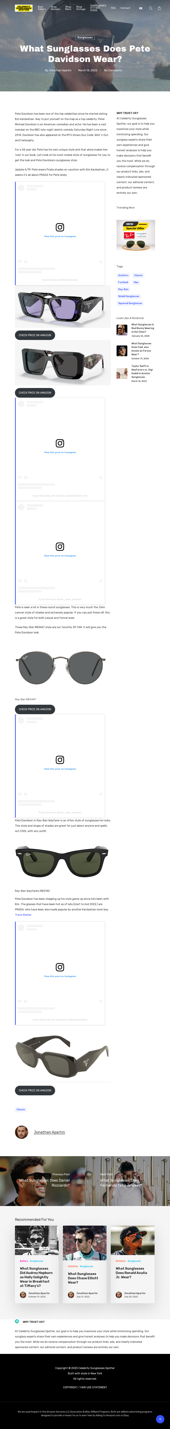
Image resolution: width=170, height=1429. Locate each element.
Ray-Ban (123, 289)
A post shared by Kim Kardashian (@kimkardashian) (60, 1019)
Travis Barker (23, 914)
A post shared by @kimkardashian (60, 279)
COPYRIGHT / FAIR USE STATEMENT (85, 1387)
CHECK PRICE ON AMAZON (35, 335)
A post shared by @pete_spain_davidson (60, 599)
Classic (21, 1109)
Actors (24, 1261)
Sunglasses (85, 37)
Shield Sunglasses (128, 296)
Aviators (123, 275)
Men (136, 282)
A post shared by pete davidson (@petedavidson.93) (59, 495)
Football (123, 282)
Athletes (73, 1266)
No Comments (113, 70)
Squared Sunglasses (130, 303)
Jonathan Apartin (60, 70)
